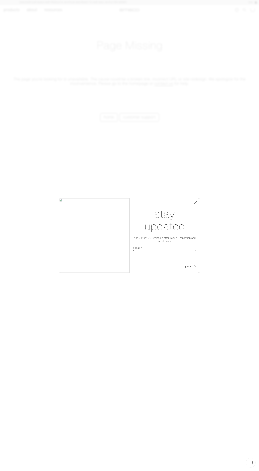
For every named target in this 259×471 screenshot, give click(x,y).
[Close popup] (195, 203)
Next (189, 267)
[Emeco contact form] (250, 462)
